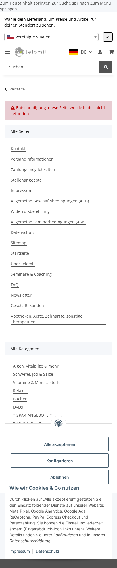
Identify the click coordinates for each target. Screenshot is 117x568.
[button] (100, 52)
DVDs (18, 407)
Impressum (19, 551)
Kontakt (18, 148)
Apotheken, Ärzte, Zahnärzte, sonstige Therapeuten (46, 319)
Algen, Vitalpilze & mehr (35, 366)
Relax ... (20, 390)
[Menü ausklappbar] (7, 49)
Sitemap (18, 242)
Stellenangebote (26, 180)
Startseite (20, 253)
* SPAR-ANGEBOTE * (32, 415)
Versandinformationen (32, 159)
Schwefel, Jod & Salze (33, 374)
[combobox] (51, 37)
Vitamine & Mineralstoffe (36, 382)
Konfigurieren (59, 460)
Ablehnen (59, 477)
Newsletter (21, 295)
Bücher (20, 398)
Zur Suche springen (71, 3)
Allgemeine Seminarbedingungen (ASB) (48, 221)
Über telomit (23, 263)
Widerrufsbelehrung (30, 211)
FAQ (14, 284)
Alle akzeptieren (59, 444)
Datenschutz (47, 551)
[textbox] (51, 37)
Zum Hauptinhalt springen (26, 3)
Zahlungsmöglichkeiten (33, 169)
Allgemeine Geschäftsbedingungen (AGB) (50, 201)
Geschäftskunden (27, 305)
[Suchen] (105, 67)
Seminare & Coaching (31, 274)
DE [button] (84, 52)
